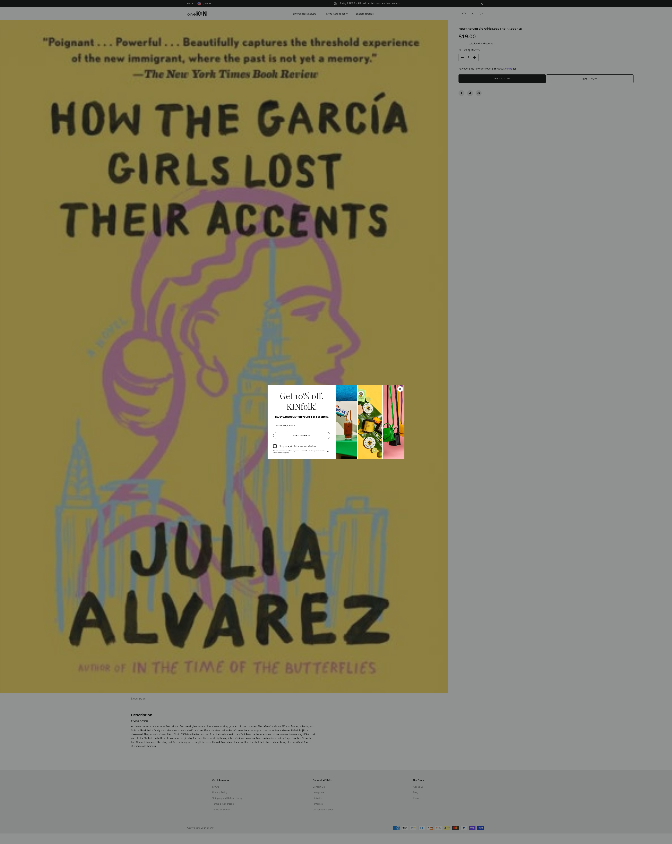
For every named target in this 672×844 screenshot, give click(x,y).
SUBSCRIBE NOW (301, 435)
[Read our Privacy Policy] (328, 451)
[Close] (400, 389)
